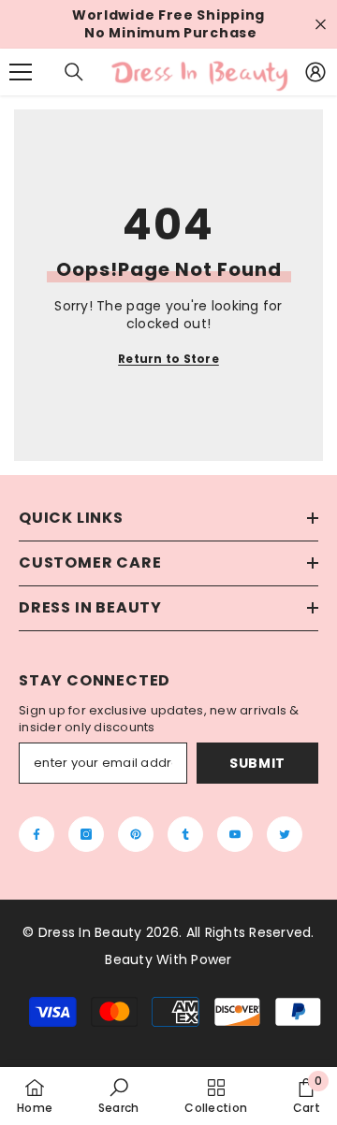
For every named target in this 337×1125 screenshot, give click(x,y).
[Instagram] (86, 834)
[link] (118, 1095)
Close (321, 25)
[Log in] (315, 72)
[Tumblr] (185, 834)
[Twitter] (284, 834)
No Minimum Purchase (170, 33)
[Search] (74, 72)
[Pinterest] (136, 834)
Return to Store (168, 359)
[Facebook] (36, 834)
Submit (257, 763)
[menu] (20, 72)
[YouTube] (235, 834)
